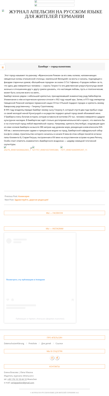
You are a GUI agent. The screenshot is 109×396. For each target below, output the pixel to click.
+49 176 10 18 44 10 (17, 379)
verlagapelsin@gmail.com (22, 382)
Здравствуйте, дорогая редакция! (31, 199)
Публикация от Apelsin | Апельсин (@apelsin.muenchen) (40, 319)
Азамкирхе (23, 196)
